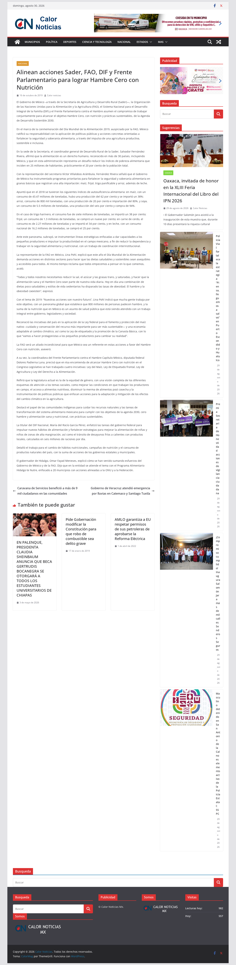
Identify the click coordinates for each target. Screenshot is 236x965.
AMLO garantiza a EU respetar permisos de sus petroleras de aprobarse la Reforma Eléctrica (133, 529)
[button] (150, 41)
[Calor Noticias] (17, 41)
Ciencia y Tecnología (97, 42)
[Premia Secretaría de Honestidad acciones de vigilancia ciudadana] (186, 465)
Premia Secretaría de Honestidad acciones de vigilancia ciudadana (218, 448)
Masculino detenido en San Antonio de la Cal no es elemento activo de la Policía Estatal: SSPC (218, 753)
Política (51, 42)
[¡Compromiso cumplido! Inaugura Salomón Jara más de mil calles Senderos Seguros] (186, 610)
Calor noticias (54, 95)
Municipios (32, 42)
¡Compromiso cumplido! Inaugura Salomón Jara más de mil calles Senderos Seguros (218, 593)
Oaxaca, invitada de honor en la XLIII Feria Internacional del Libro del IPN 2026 (191, 191)
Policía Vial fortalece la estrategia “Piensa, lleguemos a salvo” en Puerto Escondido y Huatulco (218, 298)
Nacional (124, 42)
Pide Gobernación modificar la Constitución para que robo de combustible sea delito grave (81, 531)
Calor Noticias (200, 208)
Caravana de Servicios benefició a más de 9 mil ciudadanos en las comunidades (47, 491)
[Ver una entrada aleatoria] (218, 41)
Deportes (69, 42)
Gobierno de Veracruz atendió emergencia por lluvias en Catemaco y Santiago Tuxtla (120, 491)
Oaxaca (168, 173)
